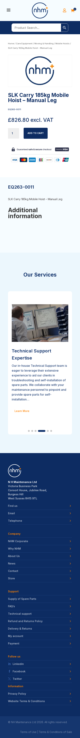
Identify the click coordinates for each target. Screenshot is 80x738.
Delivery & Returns (20, 628)
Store (11, 578)
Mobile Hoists (62, 43)
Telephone (15, 520)
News (11, 563)
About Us (14, 556)
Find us (12, 506)
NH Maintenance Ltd (23, 722)
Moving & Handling (44, 43)
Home (11, 43)
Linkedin (18, 664)
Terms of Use (28, 732)
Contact (13, 571)
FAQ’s (11, 606)
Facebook (19, 671)
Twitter (17, 679)
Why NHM (14, 548)
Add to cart (36, 133)
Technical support (20, 613)
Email (11, 513)
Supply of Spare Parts (22, 599)
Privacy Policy (17, 693)
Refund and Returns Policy (25, 621)
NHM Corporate (18, 541)
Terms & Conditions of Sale (55, 732)
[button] (29, 431)
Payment (13, 643)
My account (15, 636)
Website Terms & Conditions (26, 701)
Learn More (22, 411)
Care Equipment (24, 43)
